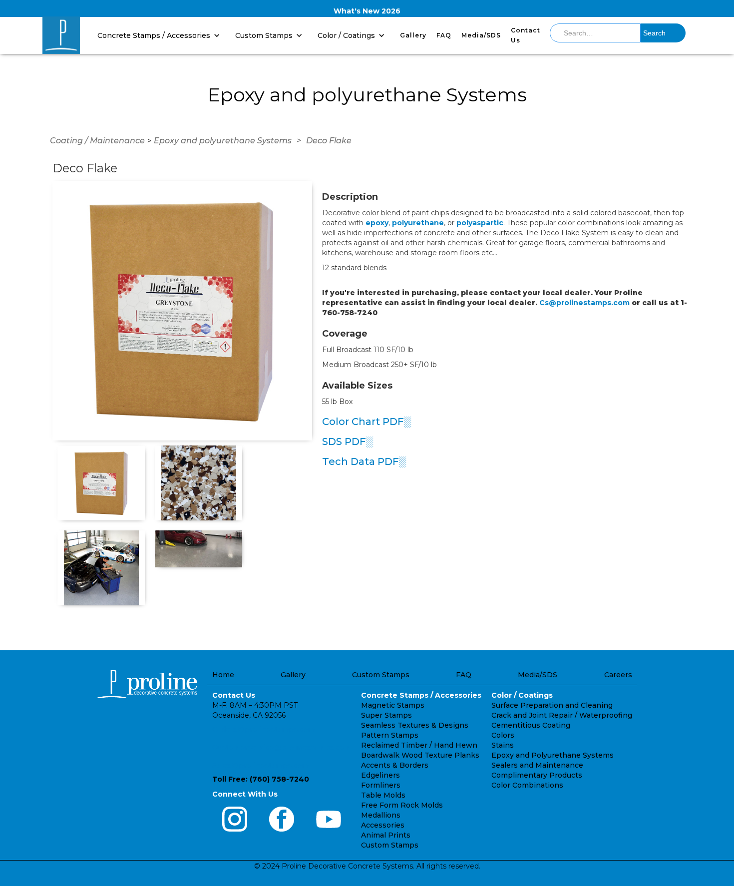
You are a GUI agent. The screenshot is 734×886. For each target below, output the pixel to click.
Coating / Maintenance (97, 140)
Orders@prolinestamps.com (263, 729)
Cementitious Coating (530, 725)
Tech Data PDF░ (364, 461)
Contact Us (525, 35)
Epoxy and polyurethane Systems (223, 140)
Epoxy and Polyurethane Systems (552, 755)
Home (223, 674)
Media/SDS (481, 35)
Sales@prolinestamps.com (260, 765)
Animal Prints (385, 835)
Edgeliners (380, 775)
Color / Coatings (522, 695)
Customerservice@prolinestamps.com (281, 747)
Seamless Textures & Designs (414, 725)
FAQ (443, 35)
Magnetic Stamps (392, 705)
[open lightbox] (182, 311)
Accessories (382, 825)
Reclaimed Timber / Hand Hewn (419, 745)
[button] (161, 35)
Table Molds (383, 795)
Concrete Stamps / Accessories (421, 695)
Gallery (413, 35)
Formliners (380, 785)
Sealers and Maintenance (537, 765)
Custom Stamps (380, 674)
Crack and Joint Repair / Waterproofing (561, 715)
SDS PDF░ (347, 441)
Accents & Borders (394, 765)
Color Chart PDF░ (366, 422)
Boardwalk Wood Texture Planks (420, 755)
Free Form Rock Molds (402, 805)
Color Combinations (527, 785)
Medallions (380, 815)
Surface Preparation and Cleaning (552, 705)
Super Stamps (386, 715)
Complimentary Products (536, 775)
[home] (61, 35)
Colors (502, 735)
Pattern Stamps (389, 735)
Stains (502, 745)
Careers (618, 674)
